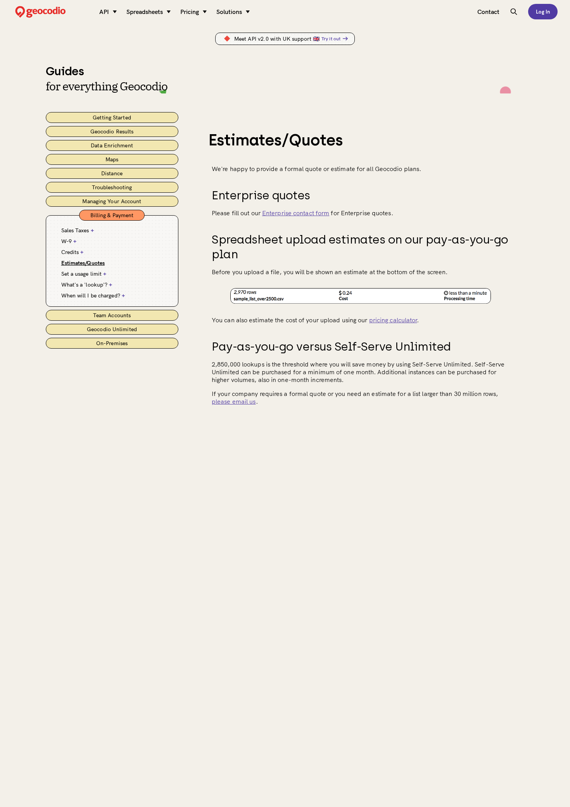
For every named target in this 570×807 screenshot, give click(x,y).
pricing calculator (393, 320)
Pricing (189, 12)
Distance (112, 173)
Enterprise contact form (295, 213)
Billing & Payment (112, 215)
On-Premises (112, 343)
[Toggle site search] (513, 11)
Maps (111, 159)
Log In (543, 12)
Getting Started (112, 117)
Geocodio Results (112, 131)
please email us (234, 401)
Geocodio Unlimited (112, 329)
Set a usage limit (84, 273)
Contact (488, 12)
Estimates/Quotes (83, 262)
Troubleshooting (112, 187)
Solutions (229, 12)
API (104, 12)
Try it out (330, 38)
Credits (72, 252)
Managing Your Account (111, 201)
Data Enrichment (112, 145)
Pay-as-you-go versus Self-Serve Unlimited (331, 346)
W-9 (69, 241)
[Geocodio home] (52, 12)
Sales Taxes (77, 230)
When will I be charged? (93, 295)
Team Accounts (112, 315)
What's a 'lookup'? (86, 284)
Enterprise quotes (261, 195)
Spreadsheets (144, 12)
